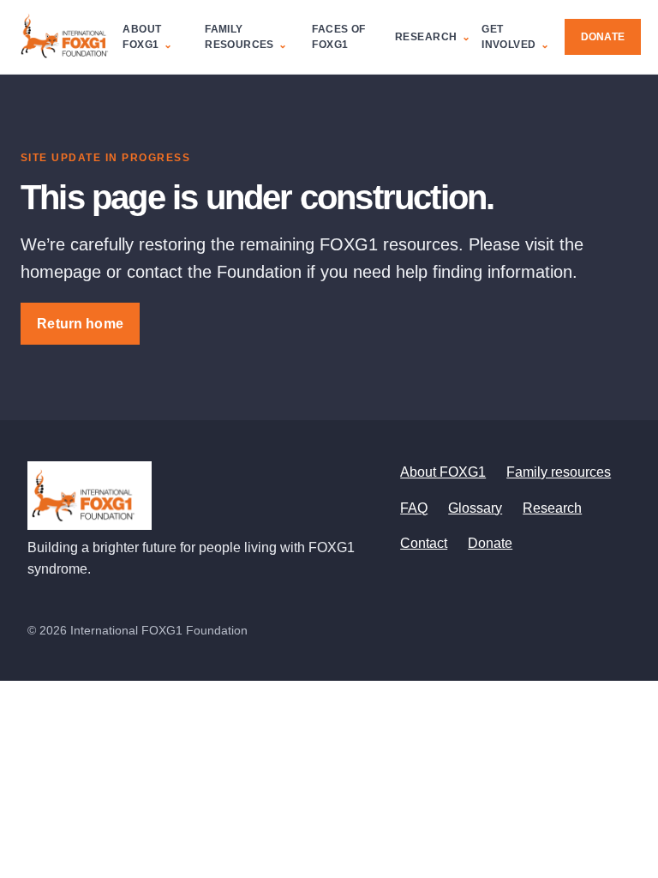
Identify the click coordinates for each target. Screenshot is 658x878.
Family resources (239, 37)
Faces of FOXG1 (338, 37)
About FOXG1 (142, 37)
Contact (423, 543)
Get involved (508, 37)
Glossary (475, 508)
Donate (603, 37)
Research (426, 37)
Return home (80, 323)
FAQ (414, 508)
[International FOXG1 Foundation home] (70, 37)
